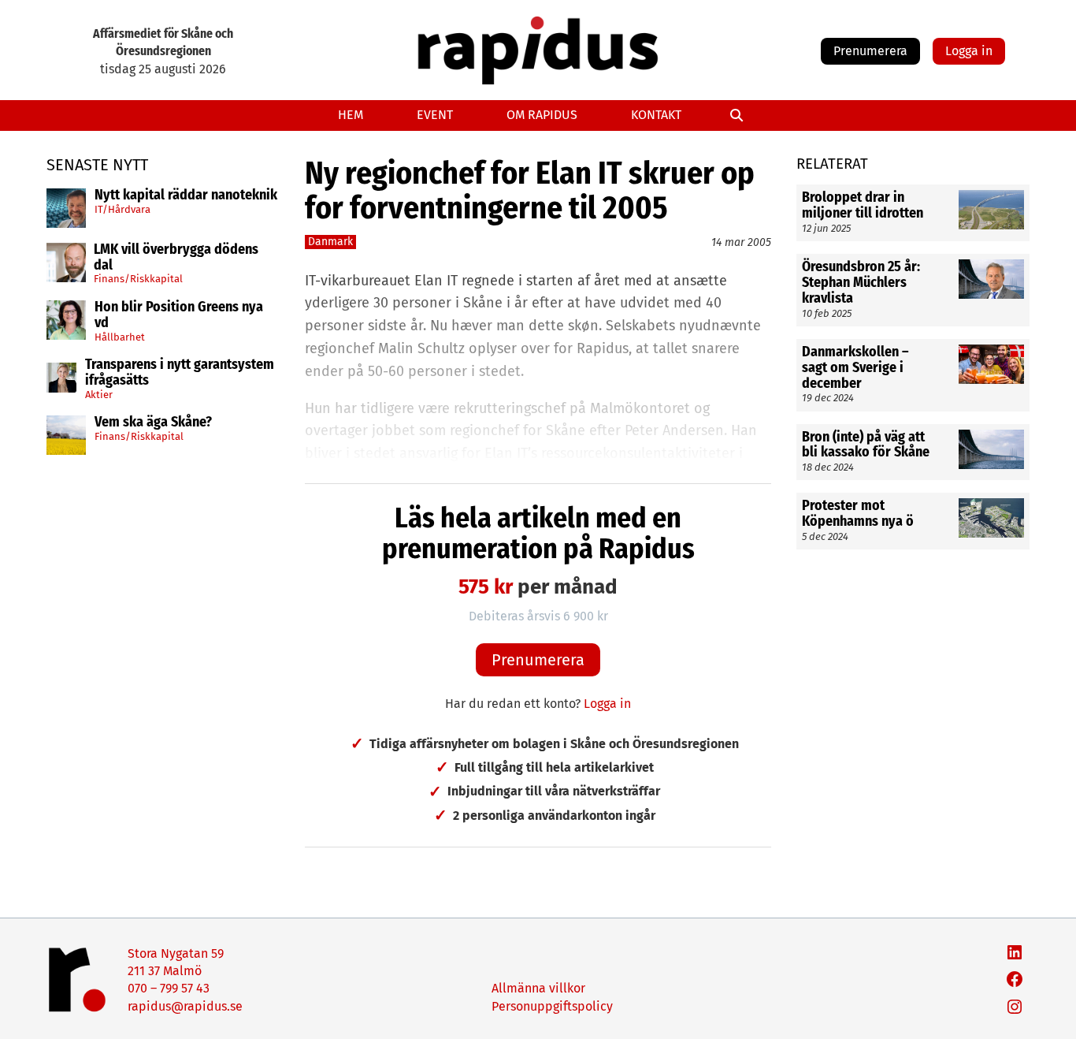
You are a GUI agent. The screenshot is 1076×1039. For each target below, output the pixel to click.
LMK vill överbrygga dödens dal (176, 258)
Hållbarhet (120, 336)
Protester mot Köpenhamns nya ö (858, 514)
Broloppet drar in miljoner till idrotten (862, 206)
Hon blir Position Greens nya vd (179, 315)
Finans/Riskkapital (138, 279)
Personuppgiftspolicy (552, 1006)
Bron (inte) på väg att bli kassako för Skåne (865, 444)
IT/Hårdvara (122, 208)
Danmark (330, 241)
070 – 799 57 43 (169, 988)
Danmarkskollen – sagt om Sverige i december (855, 367)
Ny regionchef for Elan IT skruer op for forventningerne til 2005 (530, 190)
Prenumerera (870, 50)
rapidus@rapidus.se (185, 1006)
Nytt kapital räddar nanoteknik (186, 195)
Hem (350, 114)
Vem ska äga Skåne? (153, 422)
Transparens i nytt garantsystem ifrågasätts (179, 373)
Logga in (969, 50)
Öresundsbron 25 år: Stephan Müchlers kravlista (861, 282)
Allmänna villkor (538, 988)
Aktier (99, 394)
